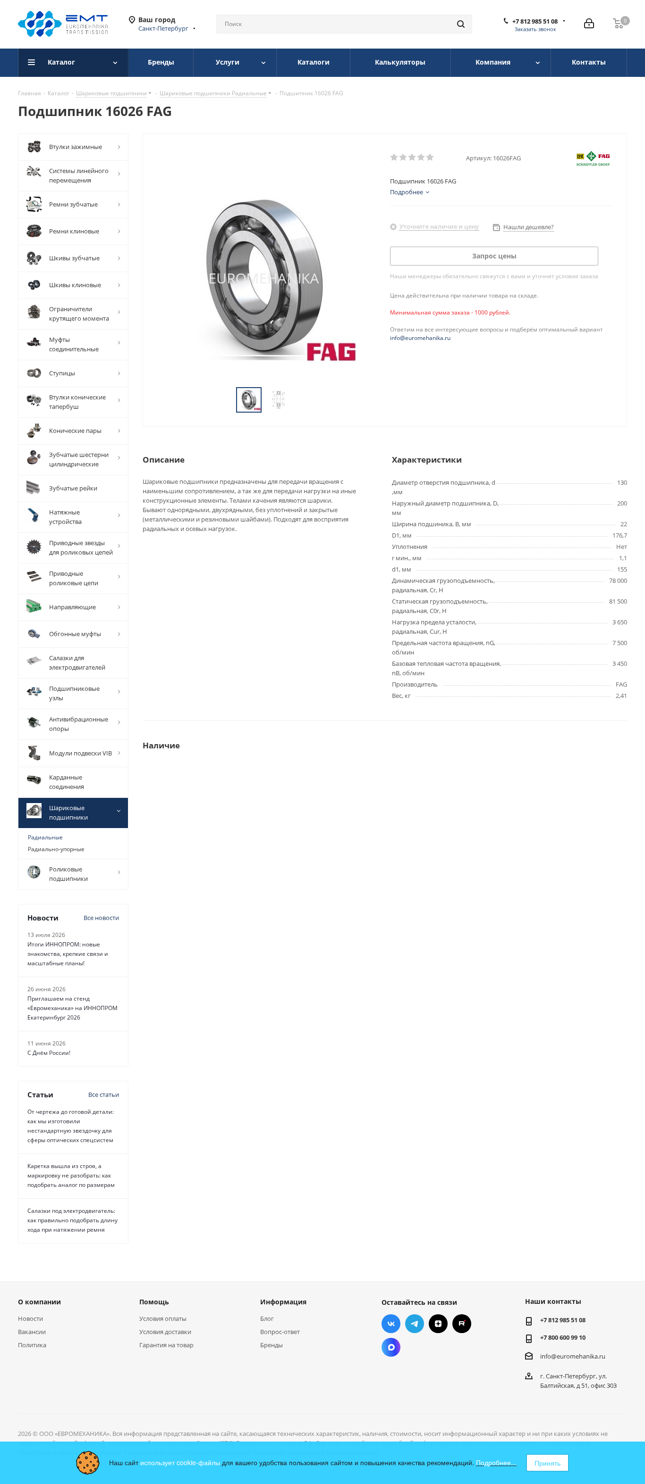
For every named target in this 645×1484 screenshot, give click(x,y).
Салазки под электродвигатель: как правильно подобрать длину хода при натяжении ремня (72, 1220)
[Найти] (461, 24)
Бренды (271, 1345)
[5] (430, 157)
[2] (403, 157)
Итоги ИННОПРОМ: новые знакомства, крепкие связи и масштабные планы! (67, 953)
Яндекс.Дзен (438, 1323)
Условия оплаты (163, 1318)
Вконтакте (391, 1323)
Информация (283, 1301)
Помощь (154, 1301)
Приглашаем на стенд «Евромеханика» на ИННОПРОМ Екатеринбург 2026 (72, 1008)
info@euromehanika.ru (420, 338)
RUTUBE (461, 1323)
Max (391, 1347)
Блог (267, 1318)
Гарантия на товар (166, 1345)
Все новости (101, 917)
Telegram (414, 1323)
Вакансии (32, 1331)
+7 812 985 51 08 (535, 21)
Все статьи (103, 1094)
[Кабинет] (589, 24)
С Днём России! (48, 1053)
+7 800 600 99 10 (563, 1337)
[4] (421, 157)
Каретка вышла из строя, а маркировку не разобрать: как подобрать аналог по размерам (71, 1175)
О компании (39, 1301)
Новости (30, 1318)
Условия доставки (165, 1331)
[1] (394, 157)
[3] (412, 157)
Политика (32, 1345)
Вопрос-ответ (280, 1331)
